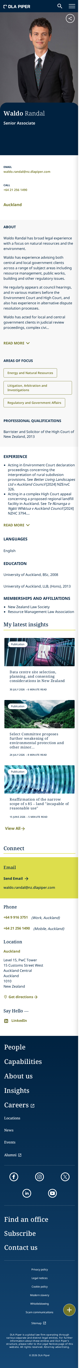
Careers (16, 1104)
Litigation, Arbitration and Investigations (27, 387)
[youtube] (52, 1193)
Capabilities (23, 1061)
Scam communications (39, 1312)
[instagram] (39, 1176)
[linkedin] (26, 1193)
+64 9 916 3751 (16, 917)
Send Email (13, 878)
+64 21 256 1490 (15, 190)
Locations (12, 1118)
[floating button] (69, 1310)
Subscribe (20, 1233)
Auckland (13, 204)
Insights (16, 1090)
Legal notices (40, 1278)
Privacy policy (39, 1269)
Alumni (10, 1154)
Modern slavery (39, 1295)
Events (9, 1142)
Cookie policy (40, 1286)
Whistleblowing (39, 1304)
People (14, 1046)
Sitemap (36, 1323)
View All (12, 828)
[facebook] (13, 1176)
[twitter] (65, 1176)
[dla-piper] (17, 6)
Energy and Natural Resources (30, 373)
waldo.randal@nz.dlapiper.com (27, 171)
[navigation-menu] (72, 6)
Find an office (26, 1219)
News (8, 1130)
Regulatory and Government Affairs (34, 403)
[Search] (60, 6)
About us (18, 1075)
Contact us (21, 1247)
